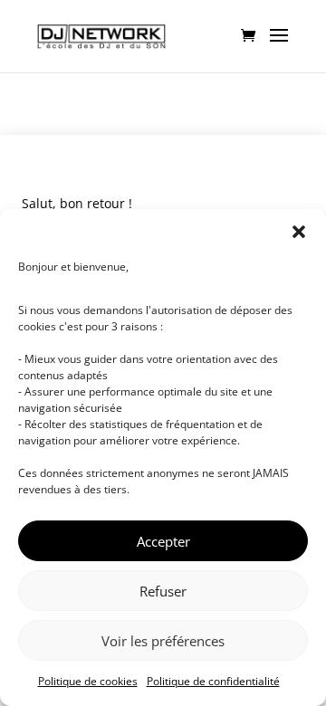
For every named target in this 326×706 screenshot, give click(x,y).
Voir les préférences (163, 641)
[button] (299, 232)
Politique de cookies (88, 681)
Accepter (163, 541)
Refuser (163, 591)
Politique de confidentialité (213, 681)
